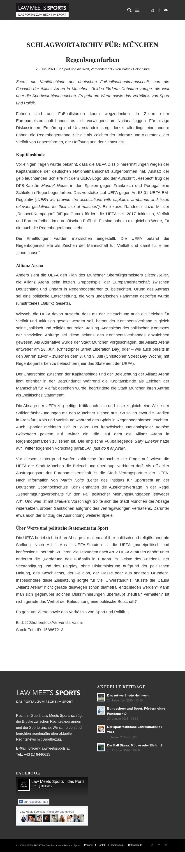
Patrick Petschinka (136, 69)
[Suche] (127, 10)
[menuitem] (127, 10)
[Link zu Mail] (165, 10)
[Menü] (137, 10)
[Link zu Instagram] (152, 10)
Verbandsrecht (101, 69)
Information (38, 480)
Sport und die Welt (75, 69)
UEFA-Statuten (88, 544)
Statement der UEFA (113, 363)
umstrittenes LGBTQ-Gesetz (43, 303)
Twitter (73, 434)
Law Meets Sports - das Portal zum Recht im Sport (77, 781)
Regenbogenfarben (93, 59)
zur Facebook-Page (36, 801)
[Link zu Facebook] (159, 10)
